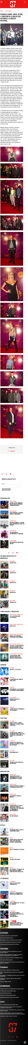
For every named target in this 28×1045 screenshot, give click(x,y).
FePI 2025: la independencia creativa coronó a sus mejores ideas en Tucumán (17, 647)
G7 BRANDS (12, 881)
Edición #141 (13, 592)
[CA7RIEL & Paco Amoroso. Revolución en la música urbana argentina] (4, 505)
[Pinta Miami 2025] (4, 754)
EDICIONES (12, 561)
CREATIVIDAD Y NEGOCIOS (16, 614)
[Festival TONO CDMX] (4, 861)
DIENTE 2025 (13, 626)
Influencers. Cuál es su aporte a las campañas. (11, 940)
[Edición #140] (4, 604)
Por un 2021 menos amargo (6, 959)
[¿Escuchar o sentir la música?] (4, 798)
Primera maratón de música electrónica (9, 944)
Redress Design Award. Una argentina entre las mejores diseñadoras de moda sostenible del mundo (12, 1014)
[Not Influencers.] (4, 818)
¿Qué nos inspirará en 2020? (6, 937)
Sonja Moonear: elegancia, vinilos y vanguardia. (16, 513)
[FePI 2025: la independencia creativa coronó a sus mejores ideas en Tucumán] (4, 648)
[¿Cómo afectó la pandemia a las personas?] (4, 711)
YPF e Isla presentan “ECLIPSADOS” (15, 616)
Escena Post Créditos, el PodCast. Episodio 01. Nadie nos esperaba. (17, 744)
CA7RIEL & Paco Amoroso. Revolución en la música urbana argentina (16, 504)
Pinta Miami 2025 (14, 752)
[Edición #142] (4, 584)
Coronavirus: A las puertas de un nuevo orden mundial (17, 689)
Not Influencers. (14, 816)
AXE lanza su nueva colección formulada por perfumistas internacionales (16, 914)
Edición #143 (13, 572)
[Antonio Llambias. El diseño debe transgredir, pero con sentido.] (4, 524)
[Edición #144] (4, 565)
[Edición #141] (4, 594)
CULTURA (12, 721)
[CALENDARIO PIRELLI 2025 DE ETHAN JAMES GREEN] (4, 832)
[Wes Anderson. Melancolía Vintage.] (4, 544)
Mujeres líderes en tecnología (14, 699)
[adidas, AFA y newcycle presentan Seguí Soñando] (4, 638)
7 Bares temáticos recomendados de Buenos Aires (12, 988)
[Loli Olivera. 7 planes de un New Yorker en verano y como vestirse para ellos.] (4, 871)
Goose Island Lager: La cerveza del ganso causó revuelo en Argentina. (16, 924)
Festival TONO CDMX (15, 859)
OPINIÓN (12, 667)
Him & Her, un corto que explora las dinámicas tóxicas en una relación (11, 1007)
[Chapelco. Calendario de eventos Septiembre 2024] (4, 895)
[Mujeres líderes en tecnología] (4, 701)
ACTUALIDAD (8, 11)
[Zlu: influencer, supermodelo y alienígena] (4, 534)
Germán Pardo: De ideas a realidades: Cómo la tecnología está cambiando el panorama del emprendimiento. (17, 808)
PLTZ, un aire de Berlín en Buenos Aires (9, 1004)
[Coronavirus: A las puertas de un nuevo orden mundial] (4, 691)
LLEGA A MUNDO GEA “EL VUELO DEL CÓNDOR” (17, 903)
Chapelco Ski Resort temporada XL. (15, 883)
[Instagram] (2, 474)
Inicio (1, 11)
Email (3, 483)
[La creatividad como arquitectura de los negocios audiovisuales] (4, 657)
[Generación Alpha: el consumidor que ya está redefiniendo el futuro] (4, 778)
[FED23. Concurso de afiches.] (4, 851)
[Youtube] (10, 474)
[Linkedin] (6, 474)
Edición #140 (13, 602)
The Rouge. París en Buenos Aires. (8, 995)
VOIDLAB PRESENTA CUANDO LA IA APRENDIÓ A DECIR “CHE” (17, 786)
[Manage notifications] (25, 1042)
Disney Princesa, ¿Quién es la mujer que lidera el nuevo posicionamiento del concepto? (11, 955)
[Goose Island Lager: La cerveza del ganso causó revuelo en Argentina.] (4, 924)
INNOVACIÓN (13, 774)
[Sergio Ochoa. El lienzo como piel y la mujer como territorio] (4, 725)
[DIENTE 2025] (4, 628)
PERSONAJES (13, 501)
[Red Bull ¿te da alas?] (4, 671)
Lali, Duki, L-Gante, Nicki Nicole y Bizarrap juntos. (11, 957)
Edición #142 (13, 582)
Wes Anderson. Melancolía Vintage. (16, 542)
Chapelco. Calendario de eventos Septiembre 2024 (16, 893)
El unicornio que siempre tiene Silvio (16, 679)
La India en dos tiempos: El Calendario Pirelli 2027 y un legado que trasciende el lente (17, 734)
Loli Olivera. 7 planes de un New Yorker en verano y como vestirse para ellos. (17, 870)
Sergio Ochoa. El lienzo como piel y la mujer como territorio (17, 724)
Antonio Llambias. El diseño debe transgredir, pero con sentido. (17, 524)
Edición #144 (13, 563)
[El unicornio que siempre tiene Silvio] (4, 681)
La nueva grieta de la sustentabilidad (9, 935)
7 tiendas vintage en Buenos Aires (8, 991)
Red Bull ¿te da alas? (15, 669)
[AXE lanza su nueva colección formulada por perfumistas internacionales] (4, 914)
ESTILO (11, 828)
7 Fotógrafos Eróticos (5, 993)
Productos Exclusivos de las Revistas (16, 762)
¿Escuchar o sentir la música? (15, 796)
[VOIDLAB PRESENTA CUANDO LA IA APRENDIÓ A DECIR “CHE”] (4, 788)
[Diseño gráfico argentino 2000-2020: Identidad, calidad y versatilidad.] (4, 841)
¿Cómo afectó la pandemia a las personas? (17, 709)
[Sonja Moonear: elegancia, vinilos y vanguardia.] (4, 515)
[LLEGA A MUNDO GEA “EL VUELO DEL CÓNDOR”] (4, 905)
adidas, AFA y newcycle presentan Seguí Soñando (16, 636)
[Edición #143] (4, 575)
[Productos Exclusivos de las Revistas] (4, 764)
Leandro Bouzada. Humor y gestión (8, 1016)
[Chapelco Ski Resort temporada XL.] (4, 885)
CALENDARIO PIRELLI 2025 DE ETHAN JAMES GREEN (17, 830)
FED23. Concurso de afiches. (17, 849)
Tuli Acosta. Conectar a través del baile (9, 970)
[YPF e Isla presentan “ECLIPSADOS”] (4, 618)
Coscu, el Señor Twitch (5, 981)
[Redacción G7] (9, 451)
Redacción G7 (12, 451)
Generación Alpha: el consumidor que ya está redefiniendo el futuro (16, 777)
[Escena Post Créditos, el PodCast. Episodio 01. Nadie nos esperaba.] (4, 744)
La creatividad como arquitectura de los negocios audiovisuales (16, 657)
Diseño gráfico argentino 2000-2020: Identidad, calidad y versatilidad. (16, 841)
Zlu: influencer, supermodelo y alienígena (16, 533)
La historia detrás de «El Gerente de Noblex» (10, 942)
